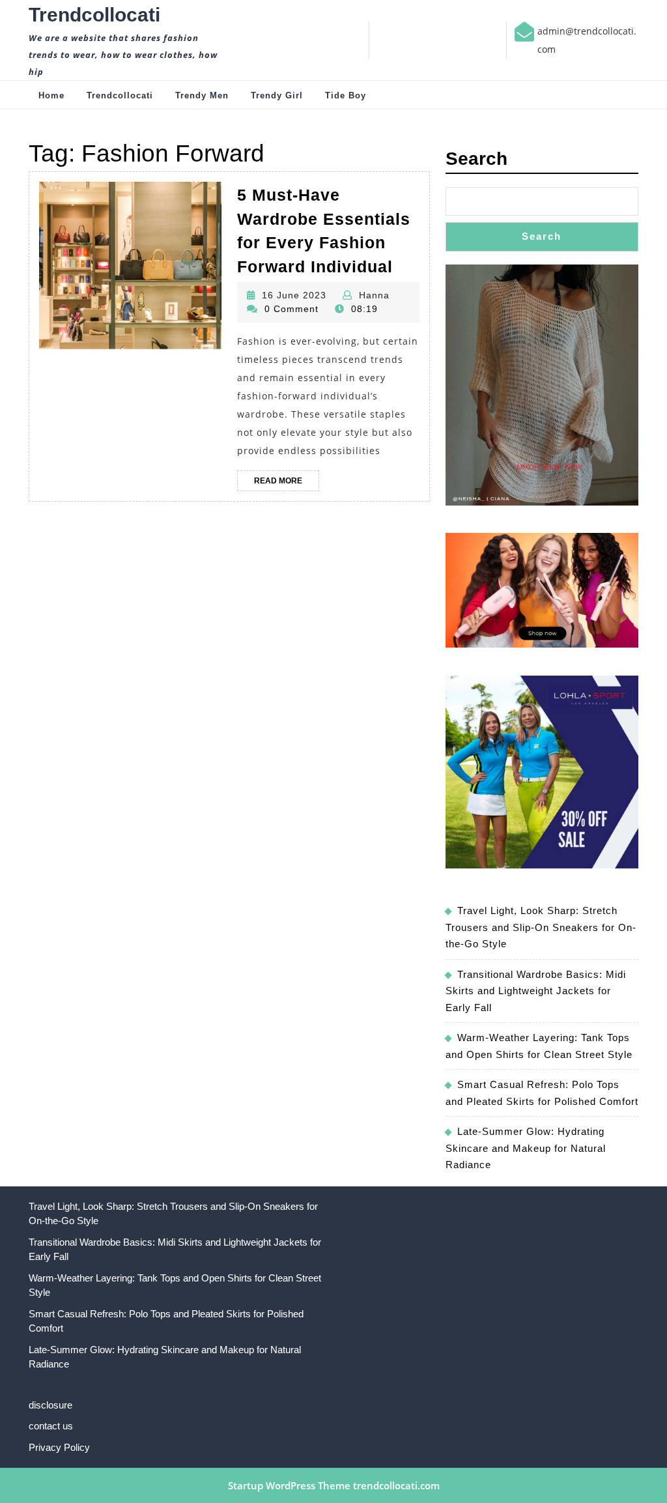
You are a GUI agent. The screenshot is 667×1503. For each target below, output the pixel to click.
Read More (286, 483)
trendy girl (277, 95)
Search (476, 159)
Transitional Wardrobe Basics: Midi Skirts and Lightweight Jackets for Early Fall (536, 991)
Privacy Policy (59, 1447)
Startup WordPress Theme (289, 1485)
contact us (51, 1425)
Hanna (374, 295)
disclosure (50, 1404)
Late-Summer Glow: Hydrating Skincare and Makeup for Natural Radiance (526, 1148)
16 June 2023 (294, 295)
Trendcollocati (94, 14)
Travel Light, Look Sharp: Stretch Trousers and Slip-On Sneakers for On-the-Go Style (541, 927)
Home (51, 95)
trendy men (202, 95)
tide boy (345, 95)
